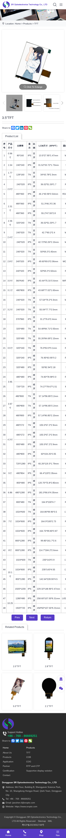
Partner (6, 766)
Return (47, 617)
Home (18, 23)
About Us (7, 752)
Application (8, 761)
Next (31, 617)
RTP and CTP (33, 766)
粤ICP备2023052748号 (33, 825)
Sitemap (42, 821)
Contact (6, 775)
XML (50, 821)
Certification (8, 770)
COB (28, 757)
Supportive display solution (39, 770)
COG (28, 761)
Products (27, 23)
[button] (62, 103)
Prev (17, 617)
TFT (36, 23)
